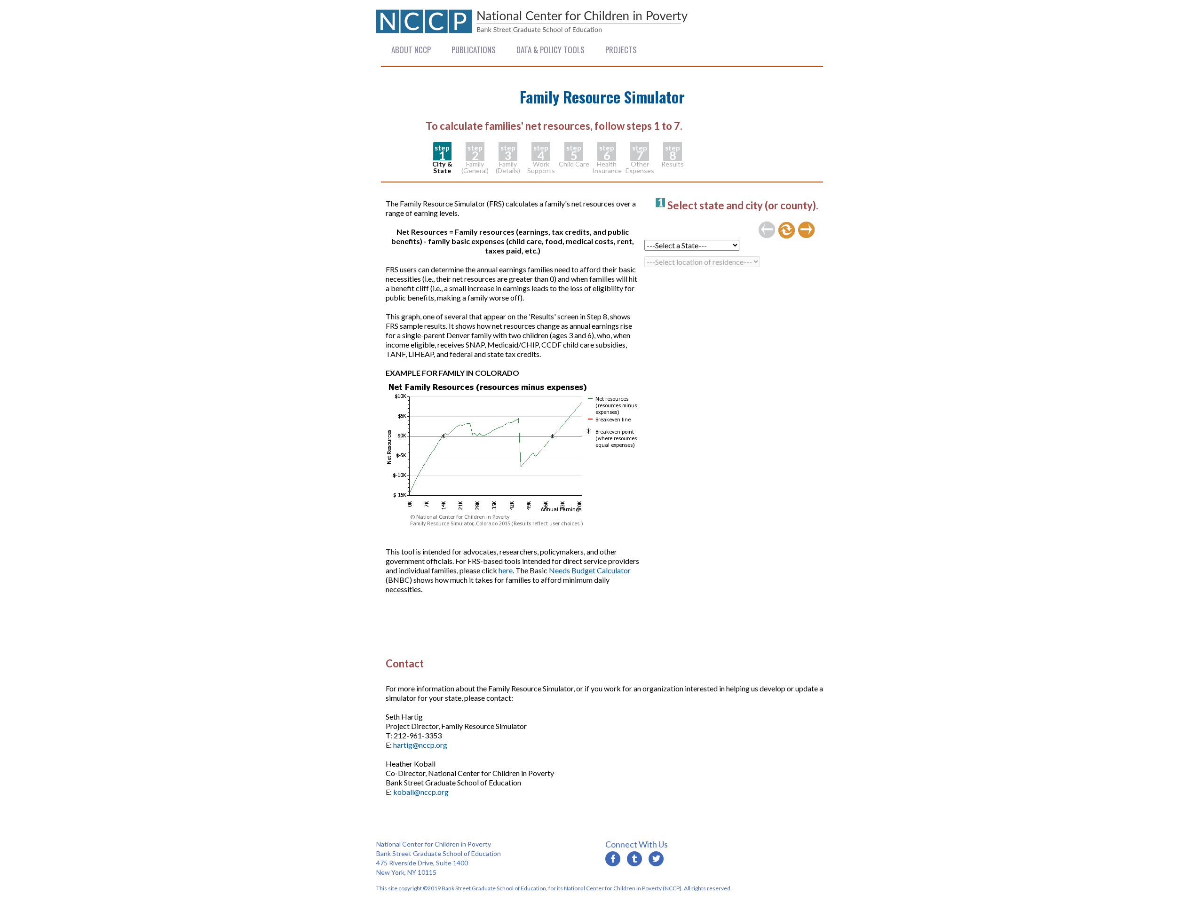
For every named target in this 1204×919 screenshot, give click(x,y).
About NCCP (411, 49)
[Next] (806, 230)
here (506, 570)
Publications (474, 49)
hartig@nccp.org (420, 744)
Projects (621, 49)
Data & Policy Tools (550, 49)
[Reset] (787, 230)
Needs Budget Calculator (590, 570)
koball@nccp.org (421, 791)
